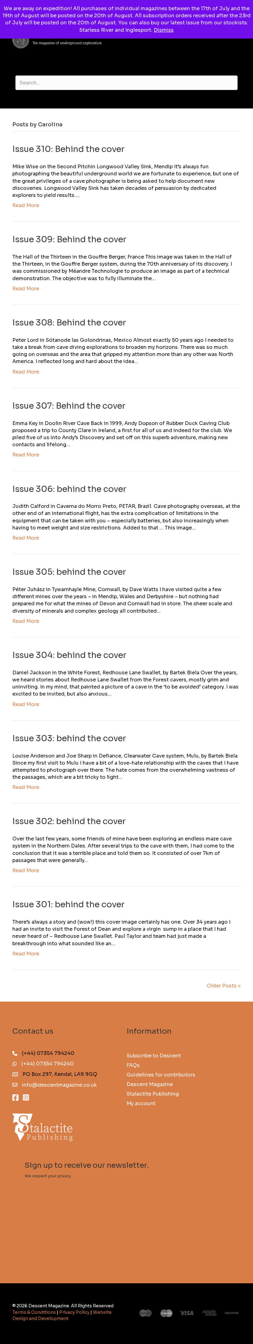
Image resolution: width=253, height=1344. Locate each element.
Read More (25, 205)
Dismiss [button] (164, 30)
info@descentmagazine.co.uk (59, 1085)
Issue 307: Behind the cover (69, 406)
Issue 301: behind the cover (68, 904)
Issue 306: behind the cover (69, 489)
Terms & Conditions (34, 1312)
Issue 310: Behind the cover (68, 149)
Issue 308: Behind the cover (69, 322)
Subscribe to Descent (153, 1055)
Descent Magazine (149, 1084)
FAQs (133, 1065)
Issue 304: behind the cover (69, 655)
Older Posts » (224, 985)
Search (126, 72)
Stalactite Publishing (152, 1094)
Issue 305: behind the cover (69, 572)
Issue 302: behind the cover (69, 821)
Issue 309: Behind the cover (69, 239)
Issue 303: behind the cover (69, 738)
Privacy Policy (74, 1312)
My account (141, 1103)
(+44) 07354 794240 (47, 1063)
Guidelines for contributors (160, 1074)
